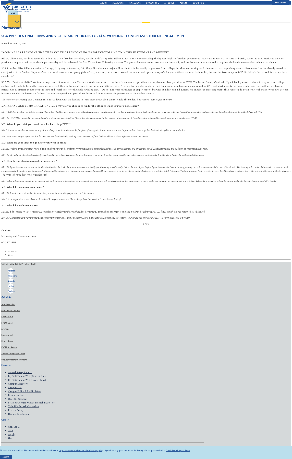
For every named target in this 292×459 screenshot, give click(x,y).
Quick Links (280, 2)
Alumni (183, 3)
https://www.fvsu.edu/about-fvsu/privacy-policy (81, 450)
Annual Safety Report (20, 372)
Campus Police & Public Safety (24, 391)
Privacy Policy (15, 410)
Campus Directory (18, 384)
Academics (118, 3)
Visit (10, 430)
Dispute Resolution (18, 414)
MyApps (5, 328)
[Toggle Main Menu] (14, 21)
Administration (8, 304)
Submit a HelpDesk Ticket (13, 353)
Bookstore (198, 3)
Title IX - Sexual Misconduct (23, 406)
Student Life (152, 3)
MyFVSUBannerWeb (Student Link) (27, 376)
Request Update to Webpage (14, 359)
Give (10, 438)
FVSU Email (7, 322)
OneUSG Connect (17, 399)
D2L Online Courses (10, 310)
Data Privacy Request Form (178, 450)
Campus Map (15, 387)
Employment (7, 335)
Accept (6, 457)
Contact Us (14, 427)
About (103, 3)
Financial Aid (7, 316)
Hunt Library (7, 341)
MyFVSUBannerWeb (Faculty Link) (27, 380)
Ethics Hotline (16, 395)
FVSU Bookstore (9, 347)
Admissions (135, 3)
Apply (11, 434)
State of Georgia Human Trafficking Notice (31, 402)
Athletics (169, 3)
